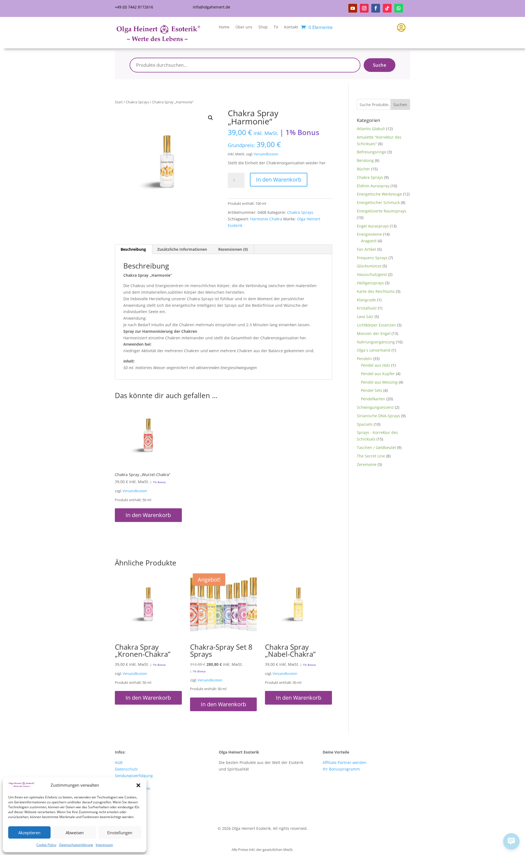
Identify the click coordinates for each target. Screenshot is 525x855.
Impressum (104, 844)
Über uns (243, 27)
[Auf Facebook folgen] (375, 8)
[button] (138, 785)
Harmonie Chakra (266, 218)
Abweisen (75, 832)
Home (224, 27)
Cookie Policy (46, 844)
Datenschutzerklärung (76, 844)
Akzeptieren (29, 832)
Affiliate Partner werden (344, 762)
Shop (263, 27)
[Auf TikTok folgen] (387, 8)
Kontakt (291, 27)
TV (276, 27)
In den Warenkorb (278, 179)
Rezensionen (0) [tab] (233, 249)
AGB (118, 762)
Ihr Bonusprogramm (341, 769)
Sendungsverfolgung (134, 775)
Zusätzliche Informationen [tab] (182, 249)
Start (119, 102)
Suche (379, 65)
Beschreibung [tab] (133, 249)
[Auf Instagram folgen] (364, 8)
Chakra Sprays (137, 102)
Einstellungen (119, 832)
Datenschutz (126, 769)
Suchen (400, 104)
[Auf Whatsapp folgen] (398, 8)
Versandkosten (266, 154)
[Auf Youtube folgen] (352, 8)
